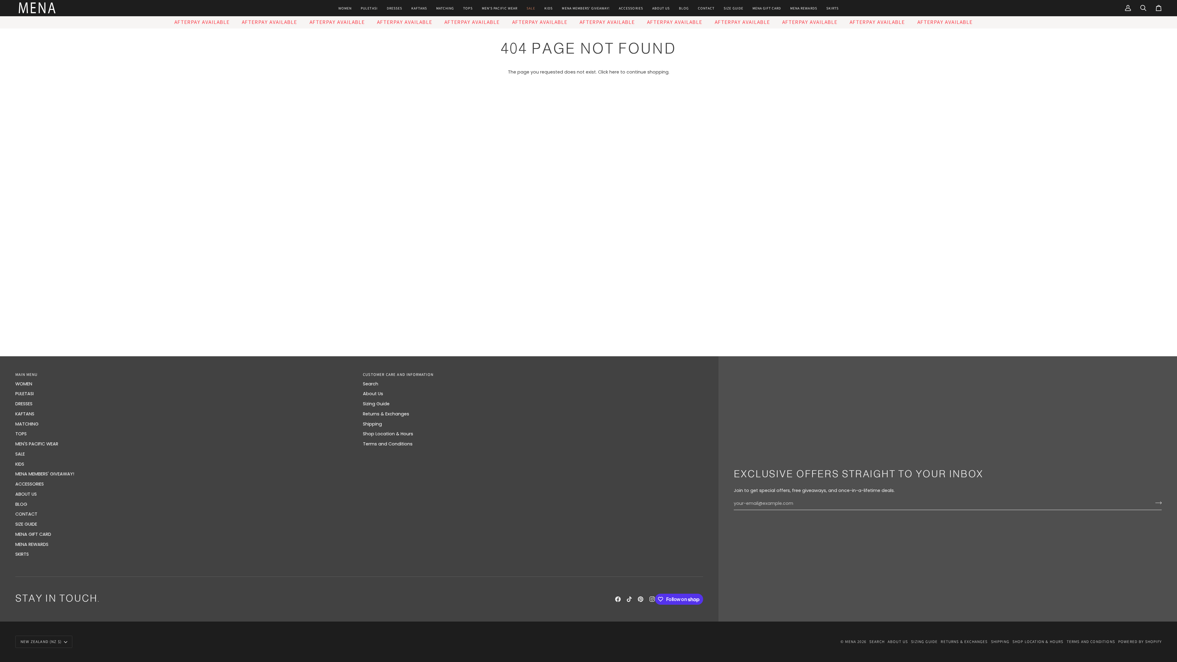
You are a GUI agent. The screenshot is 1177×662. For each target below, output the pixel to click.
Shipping (372, 424)
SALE (20, 454)
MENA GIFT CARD (33, 534)
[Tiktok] (629, 599)
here (614, 72)
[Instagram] (652, 599)
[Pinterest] (640, 599)
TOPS (21, 434)
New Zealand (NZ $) (41, 641)
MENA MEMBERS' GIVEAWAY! (44, 474)
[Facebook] (618, 599)
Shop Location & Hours (388, 434)
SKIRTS (22, 554)
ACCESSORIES (29, 484)
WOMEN (23, 384)
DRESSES (23, 404)
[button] (345, 8)
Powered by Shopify (1140, 641)
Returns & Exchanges (386, 414)
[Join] (1157, 503)
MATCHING (27, 424)
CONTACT (26, 514)
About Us (373, 394)
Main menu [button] (26, 374)
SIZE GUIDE (26, 524)
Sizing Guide (376, 404)
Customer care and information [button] (398, 374)
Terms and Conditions (388, 444)
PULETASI (24, 394)
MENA (850, 641)
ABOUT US (26, 494)
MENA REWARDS (31, 544)
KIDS (19, 464)
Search (370, 384)
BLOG (21, 504)
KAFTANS (24, 414)
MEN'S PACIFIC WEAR (36, 444)
